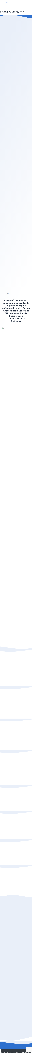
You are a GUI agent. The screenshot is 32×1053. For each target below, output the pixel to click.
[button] (16, 7)
